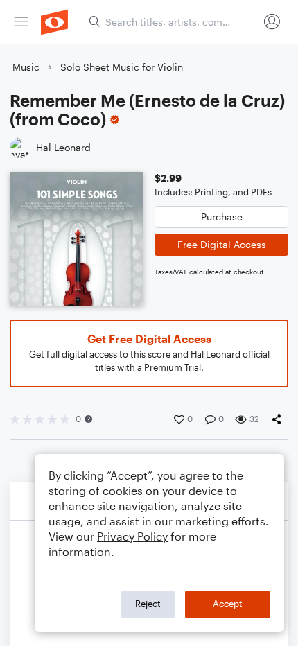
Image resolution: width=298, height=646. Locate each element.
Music (26, 67)
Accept (228, 603)
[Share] (279, 419)
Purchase (222, 216)
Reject (148, 603)
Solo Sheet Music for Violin (121, 67)
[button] (88, 419)
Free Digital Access (221, 244)
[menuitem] (21, 22)
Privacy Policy (132, 536)
